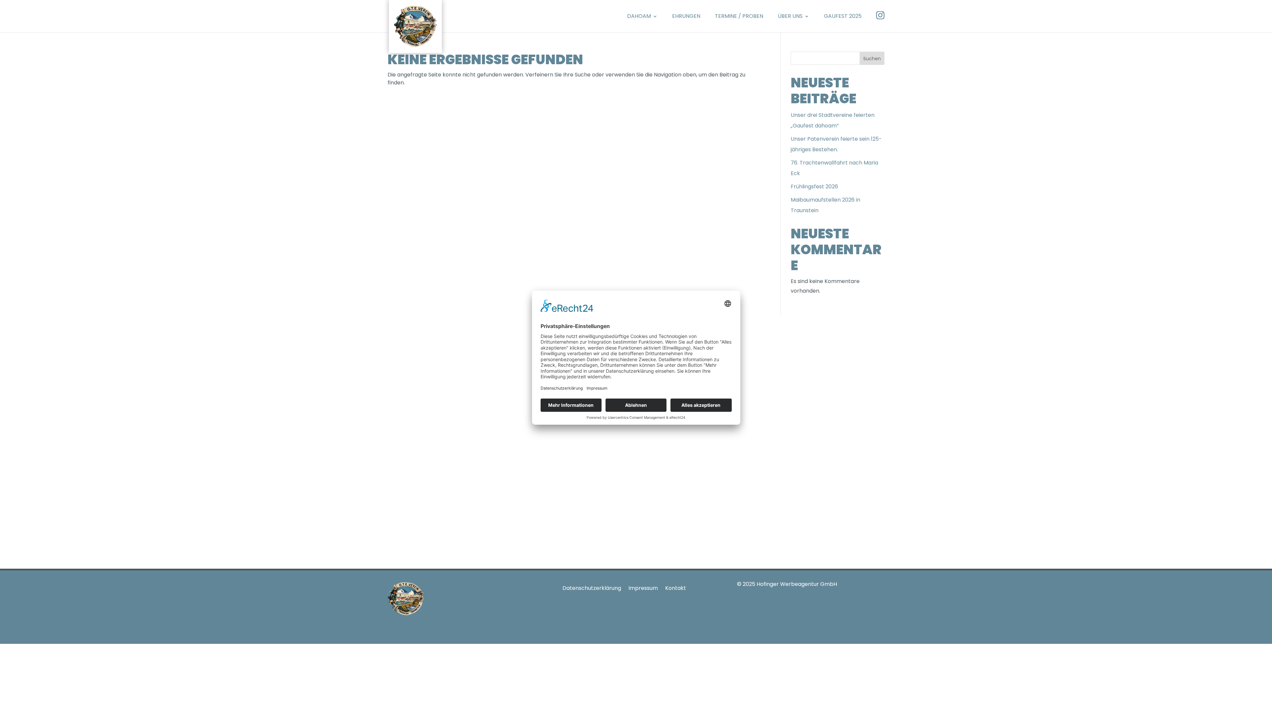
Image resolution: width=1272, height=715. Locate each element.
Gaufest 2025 (843, 16)
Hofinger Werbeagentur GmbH (797, 584)
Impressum (643, 588)
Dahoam (639, 16)
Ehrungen (686, 16)
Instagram (880, 15)
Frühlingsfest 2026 (814, 186)
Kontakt (675, 588)
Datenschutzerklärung (591, 588)
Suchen (872, 58)
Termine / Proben (739, 16)
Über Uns (790, 16)
